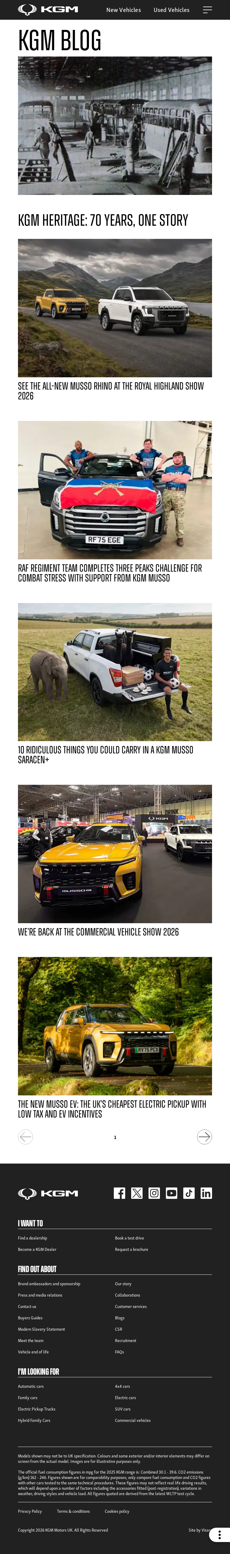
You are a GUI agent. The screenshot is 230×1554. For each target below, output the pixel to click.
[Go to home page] (48, 10)
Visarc (207, 1529)
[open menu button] (207, 10)
